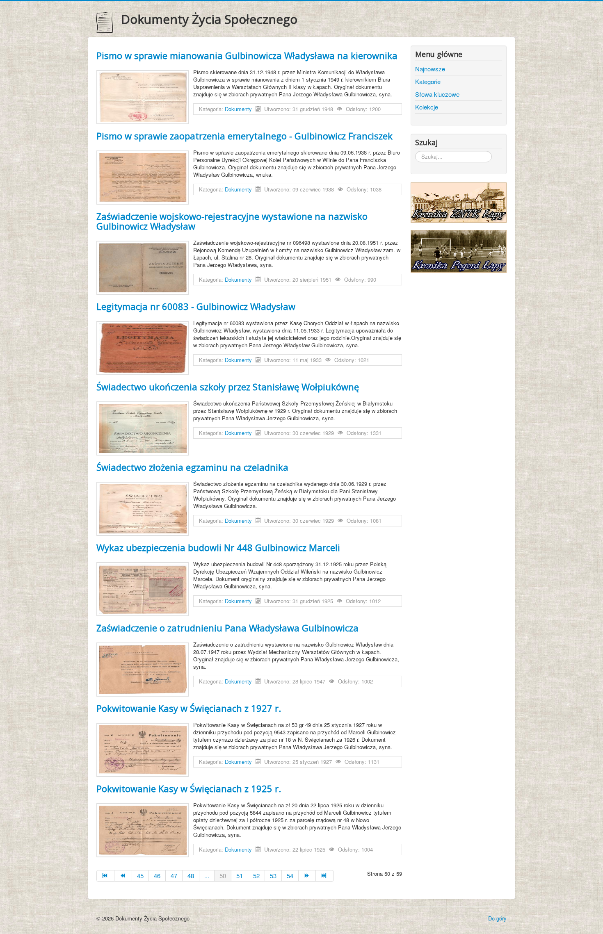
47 (174, 875)
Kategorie (428, 81)
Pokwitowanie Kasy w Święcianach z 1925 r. (188, 788)
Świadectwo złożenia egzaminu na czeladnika (192, 467)
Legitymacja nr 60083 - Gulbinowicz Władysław (195, 306)
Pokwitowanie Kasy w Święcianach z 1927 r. (188, 708)
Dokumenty (238, 109)
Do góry (497, 918)
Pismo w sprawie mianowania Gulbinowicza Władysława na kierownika (246, 55)
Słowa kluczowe (437, 94)
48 (190, 875)
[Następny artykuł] (307, 876)
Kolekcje (426, 107)
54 (290, 875)
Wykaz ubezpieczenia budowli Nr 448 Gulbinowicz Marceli (218, 547)
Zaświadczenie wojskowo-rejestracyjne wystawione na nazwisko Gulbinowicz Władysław (232, 221)
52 (256, 875)
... (206, 875)
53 (273, 875)
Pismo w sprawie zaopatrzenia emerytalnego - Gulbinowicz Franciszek (244, 136)
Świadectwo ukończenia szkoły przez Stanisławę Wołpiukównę (227, 386)
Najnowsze (430, 68)
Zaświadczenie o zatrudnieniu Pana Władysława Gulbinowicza (227, 628)
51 (239, 875)
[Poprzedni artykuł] (123, 876)
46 (157, 875)
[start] (105, 876)
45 (140, 875)
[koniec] (324, 876)
